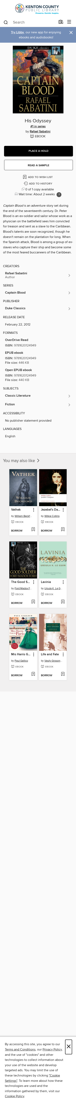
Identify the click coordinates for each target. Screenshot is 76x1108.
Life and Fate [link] (50, 654)
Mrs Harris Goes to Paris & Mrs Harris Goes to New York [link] (21, 654)
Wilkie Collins (52, 516)
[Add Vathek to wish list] (33, 529)
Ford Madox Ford (24, 588)
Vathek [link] (16, 510)
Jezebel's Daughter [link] (51, 510)
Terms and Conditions (20, 1049)
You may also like (19, 460)
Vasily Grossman (53, 660)
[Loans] (61, 23)
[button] (38, 151)
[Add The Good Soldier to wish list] (33, 602)
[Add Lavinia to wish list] (62, 602)
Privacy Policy (52, 1049)
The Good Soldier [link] (21, 582)
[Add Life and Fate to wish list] (62, 674)
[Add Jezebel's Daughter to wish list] (62, 529)
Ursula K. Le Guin (53, 588)
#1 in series (38, 126)
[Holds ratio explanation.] (59, 194)
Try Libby (17, 32)
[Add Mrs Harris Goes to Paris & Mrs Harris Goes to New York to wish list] (33, 674)
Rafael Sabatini (40, 131)
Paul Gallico (21, 660)
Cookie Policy (14, 1096)
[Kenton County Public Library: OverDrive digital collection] (38, 8)
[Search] (6, 22)
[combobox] (29, 22)
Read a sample (38, 165)
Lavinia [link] (46, 582)
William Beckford (24, 516)
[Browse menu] (69, 22)
